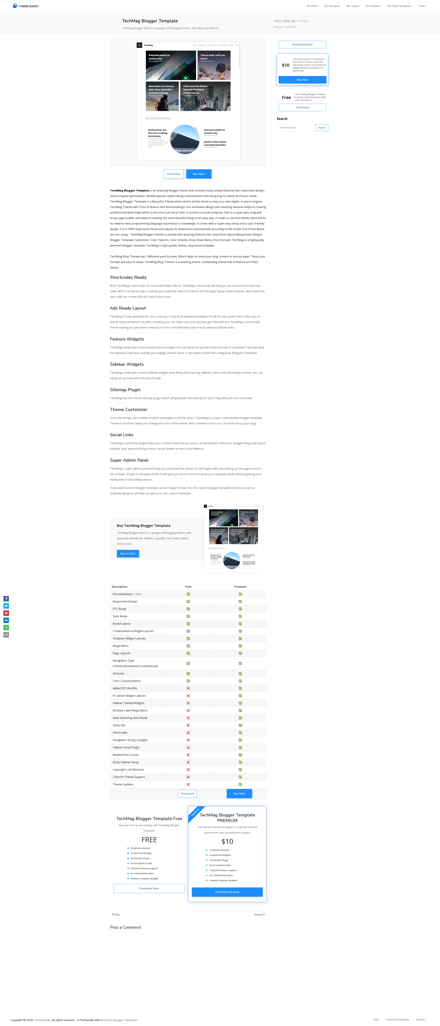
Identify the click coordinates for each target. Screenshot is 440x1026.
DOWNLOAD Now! (227, 892)
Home (277, 21)
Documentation (303, 44)
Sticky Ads (289, 21)
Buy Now (199, 174)
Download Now (149, 888)
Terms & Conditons (397, 1020)
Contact (421, 1020)
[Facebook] (6, 598)
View (138, 594)
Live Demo (173, 174)
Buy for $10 (127, 554)
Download (187, 793)
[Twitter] (6, 606)
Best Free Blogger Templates (119, 1020)
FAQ (376, 1020)
